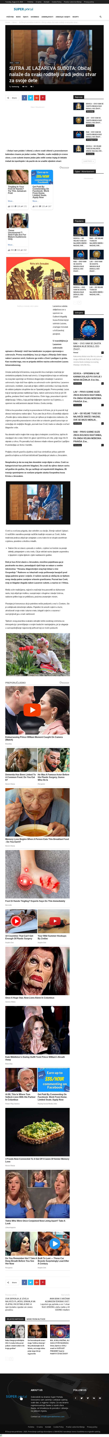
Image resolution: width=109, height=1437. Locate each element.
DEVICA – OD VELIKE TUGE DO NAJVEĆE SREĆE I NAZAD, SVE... (94, 148)
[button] (100, 17)
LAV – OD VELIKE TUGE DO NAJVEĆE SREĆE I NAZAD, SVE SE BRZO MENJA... (87, 416)
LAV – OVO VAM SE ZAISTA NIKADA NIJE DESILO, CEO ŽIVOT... (94, 120)
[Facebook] (75, 1398)
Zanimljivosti (47, 17)
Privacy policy (89, 2)
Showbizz (35, 17)
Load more (87, 161)
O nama (38, 2)
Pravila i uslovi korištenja (72, 2)
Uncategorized (92, 140)
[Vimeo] (88, 1398)
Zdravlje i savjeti (63, 17)
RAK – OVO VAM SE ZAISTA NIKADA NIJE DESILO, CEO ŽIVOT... (94, 134)
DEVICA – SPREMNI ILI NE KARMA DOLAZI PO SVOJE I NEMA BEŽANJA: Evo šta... (87, 376)
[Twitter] (81, 1398)
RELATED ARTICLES (15, 1319)
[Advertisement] (37, 127)
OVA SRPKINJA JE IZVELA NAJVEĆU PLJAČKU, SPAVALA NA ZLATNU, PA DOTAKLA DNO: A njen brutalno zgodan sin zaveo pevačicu (20, 1304)
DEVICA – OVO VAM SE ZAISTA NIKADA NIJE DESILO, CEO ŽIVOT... (94, 106)
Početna (30, 2)
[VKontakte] (94, 1398)
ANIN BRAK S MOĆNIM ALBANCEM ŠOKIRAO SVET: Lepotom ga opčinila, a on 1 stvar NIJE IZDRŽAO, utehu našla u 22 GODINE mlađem (55, 1304)
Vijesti (25, 17)
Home (7, 22)
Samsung (15, 87)
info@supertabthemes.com (52, 1416)
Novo (18, 17)
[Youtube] (100, 1398)
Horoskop (31, 1337)
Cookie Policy (56, 2)
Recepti (76, 17)
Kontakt (46, 2)
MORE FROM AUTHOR (36, 1319)
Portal (75, 353)
